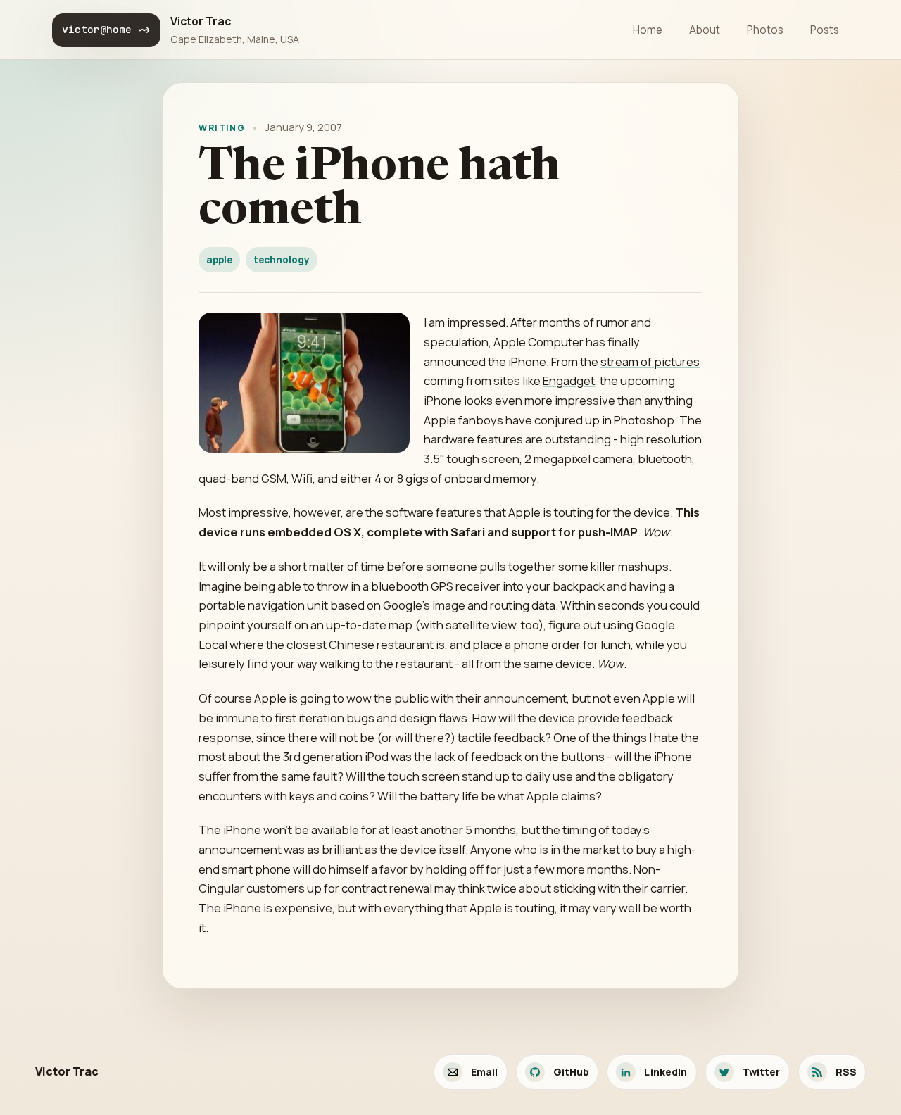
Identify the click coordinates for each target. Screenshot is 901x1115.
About (704, 30)
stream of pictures (650, 361)
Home (647, 30)
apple (219, 259)
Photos (765, 30)
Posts (824, 30)
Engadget (569, 380)
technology (281, 259)
